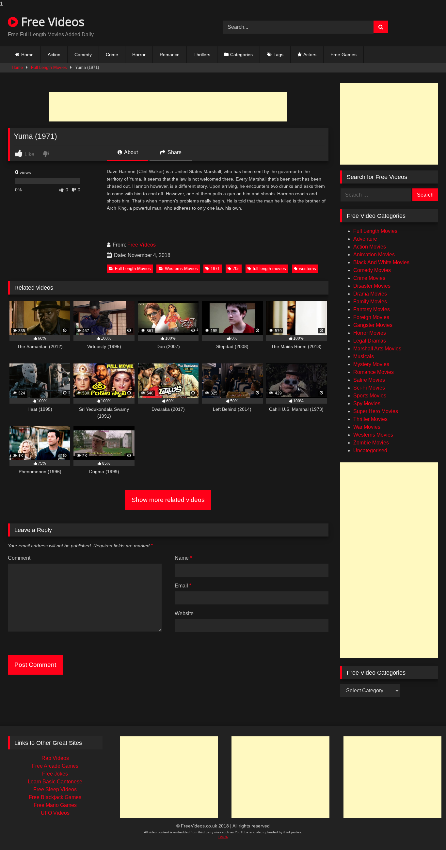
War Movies (366, 427)
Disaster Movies (371, 286)
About (130, 152)
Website (184, 613)
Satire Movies (369, 380)
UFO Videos (55, 813)
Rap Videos (55, 758)
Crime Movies (369, 278)
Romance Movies (373, 372)
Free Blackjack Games (55, 797)
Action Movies (369, 246)
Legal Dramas (369, 341)
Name (183, 558)
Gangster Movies (372, 325)
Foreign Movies (371, 317)
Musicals (363, 356)
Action (54, 54)
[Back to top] (428, 833)
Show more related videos (168, 499)
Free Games (343, 54)
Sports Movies (369, 395)
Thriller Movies (370, 419)
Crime (112, 54)
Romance (170, 54)
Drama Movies (370, 294)
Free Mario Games (55, 805)
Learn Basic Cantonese (55, 781)
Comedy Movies (372, 270)
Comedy (83, 54)
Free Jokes (55, 774)
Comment (19, 558)
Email (183, 585)
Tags (278, 54)
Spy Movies (366, 403)
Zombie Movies (371, 442)
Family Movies (370, 301)
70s (236, 268)
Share (174, 152)
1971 (215, 268)
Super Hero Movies (375, 411)
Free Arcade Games (55, 766)
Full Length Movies (49, 67)
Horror (139, 54)
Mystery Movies (371, 364)
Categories (241, 54)
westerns (307, 268)
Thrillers (202, 54)
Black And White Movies (381, 262)
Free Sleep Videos (55, 789)
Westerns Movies (181, 268)
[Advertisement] (168, 106)
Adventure (365, 239)
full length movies (269, 268)
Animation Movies (374, 254)
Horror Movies (369, 333)
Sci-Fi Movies (369, 388)
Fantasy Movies (371, 309)
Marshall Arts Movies (377, 348)
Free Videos (51, 22)
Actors (309, 54)
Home (27, 54)
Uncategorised (370, 450)
